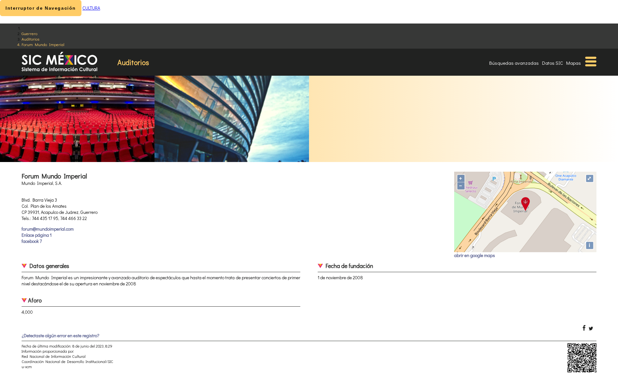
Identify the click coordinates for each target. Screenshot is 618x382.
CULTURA (91, 8)
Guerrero (29, 33)
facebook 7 (32, 241)
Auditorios (30, 39)
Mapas (573, 63)
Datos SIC (552, 63)
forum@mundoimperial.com (48, 229)
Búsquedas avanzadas (514, 63)
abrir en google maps (474, 255)
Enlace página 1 (37, 235)
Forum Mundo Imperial (43, 44)
